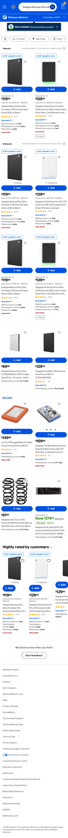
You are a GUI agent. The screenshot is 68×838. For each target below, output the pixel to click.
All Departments (11, 669)
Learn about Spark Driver (15, 785)
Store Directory (10, 675)
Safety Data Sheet (11, 730)
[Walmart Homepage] (13, 7)
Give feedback (34, 655)
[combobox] (37, 7)
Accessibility (9, 712)
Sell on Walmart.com (13, 694)
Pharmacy (8, 797)
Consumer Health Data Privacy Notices (21, 779)
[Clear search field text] (48, 7)
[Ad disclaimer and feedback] (12, 96)
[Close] (58, 26)
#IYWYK (6, 809)
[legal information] (64, 48)
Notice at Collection (12, 767)
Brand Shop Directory (13, 791)
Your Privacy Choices (18, 754)
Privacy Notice (10, 742)
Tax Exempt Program (13, 718)
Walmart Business (11, 803)
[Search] (52, 7)
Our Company (10, 688)
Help (5, 700)
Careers (6, 681)
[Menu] (5, 7)
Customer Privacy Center (15, 761)
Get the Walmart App (13, 724)
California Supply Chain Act (16, 748)
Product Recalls (10, 706)
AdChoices (8, 773)
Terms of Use (9, 736)
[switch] (19, 39)
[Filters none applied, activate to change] (5, 39)
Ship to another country (42, 26)
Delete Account (10, 815)
